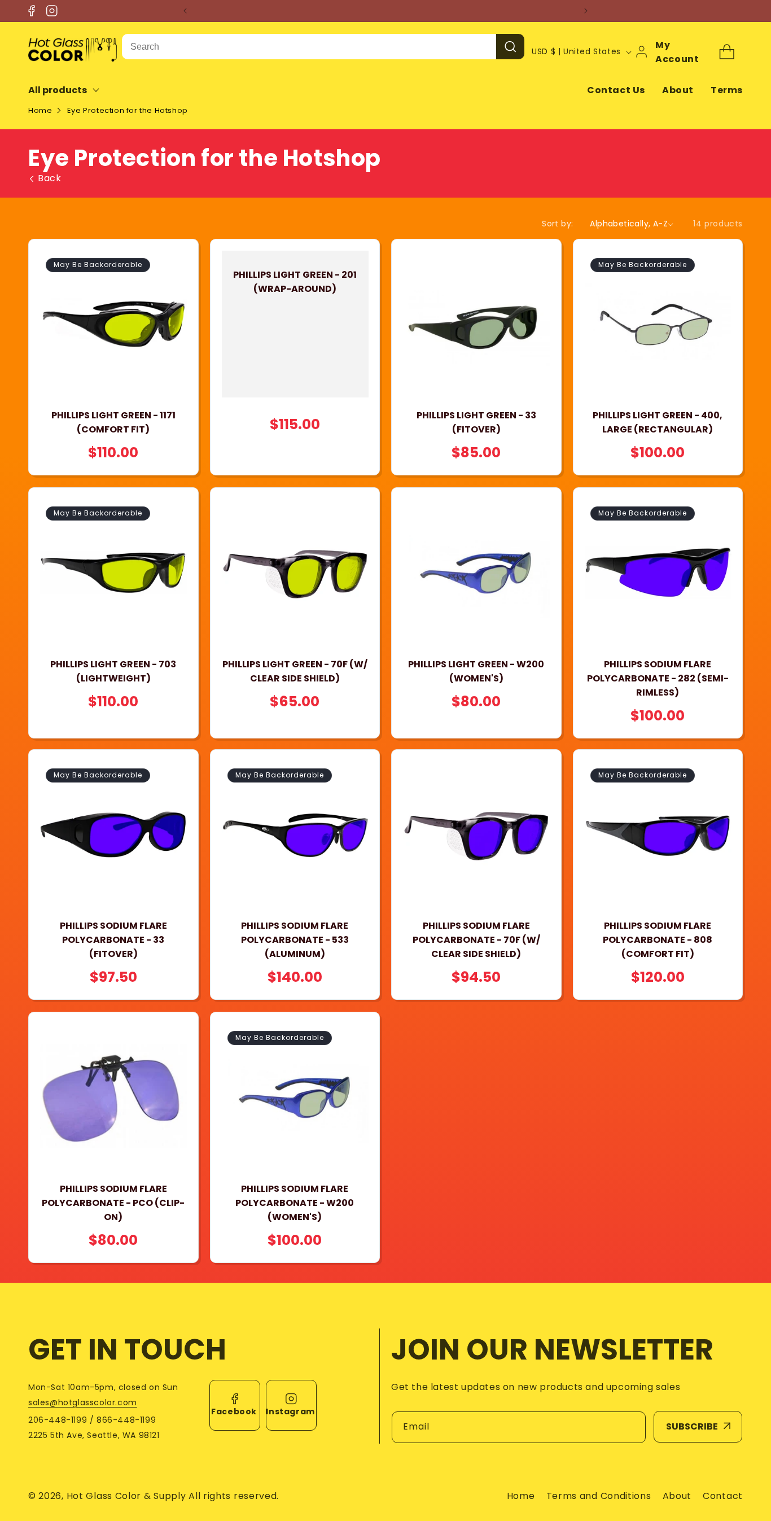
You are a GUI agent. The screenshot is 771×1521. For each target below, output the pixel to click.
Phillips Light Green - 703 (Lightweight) (113, 670)
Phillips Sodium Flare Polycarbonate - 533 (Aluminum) (295, 940)
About (678, 90)
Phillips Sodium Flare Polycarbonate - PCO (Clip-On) (113, 1202)
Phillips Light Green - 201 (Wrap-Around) (295, 281)
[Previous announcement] (185, 10)
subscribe (692, 1426)
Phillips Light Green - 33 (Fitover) (476, 422)
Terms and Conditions (598, 1495)
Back (49, 178)
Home (40, 110)
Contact (723, 1495)
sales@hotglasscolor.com (82, 1402)
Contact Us (616, 90)
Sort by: (557, 223)
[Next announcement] (585, 10)
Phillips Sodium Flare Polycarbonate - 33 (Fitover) (113, 940)
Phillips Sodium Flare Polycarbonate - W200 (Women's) (294, 1202)
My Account (677, 52)
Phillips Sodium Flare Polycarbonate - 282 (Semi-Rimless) (658, 677)
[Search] (510, 46)
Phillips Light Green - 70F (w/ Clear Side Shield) (294, 670)
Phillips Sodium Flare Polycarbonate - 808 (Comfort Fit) (657, 940)
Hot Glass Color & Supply (126, 1495)
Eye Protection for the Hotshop (127, 110)
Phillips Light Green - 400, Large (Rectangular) (657, 422)
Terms (727, 90)
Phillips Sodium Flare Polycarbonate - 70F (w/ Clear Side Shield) (476, 940)
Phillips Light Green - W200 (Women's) (476, 670)
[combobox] (309, 46)
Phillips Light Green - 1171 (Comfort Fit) (113, 422)
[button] (71, 90)
